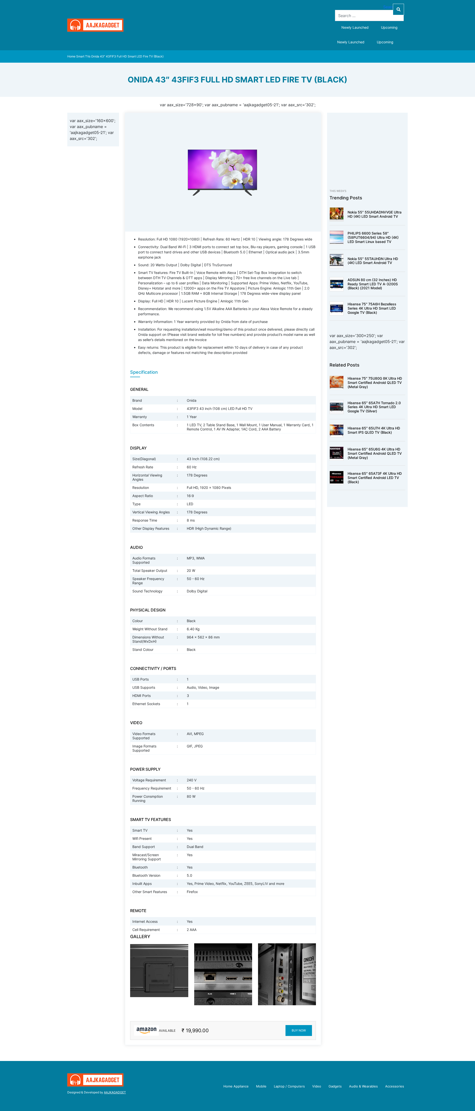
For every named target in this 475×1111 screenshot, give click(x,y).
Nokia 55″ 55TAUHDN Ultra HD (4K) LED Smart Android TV (373, 261)
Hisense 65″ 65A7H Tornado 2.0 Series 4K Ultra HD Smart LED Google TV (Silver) (374, 407)
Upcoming (389, 27)
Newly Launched (355, 27)
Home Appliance (236, 1086)
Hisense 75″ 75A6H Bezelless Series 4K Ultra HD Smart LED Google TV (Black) (372, 308)
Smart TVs (83, 56)
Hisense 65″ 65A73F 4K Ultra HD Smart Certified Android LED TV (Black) (375, 477)
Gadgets (335, 1086)
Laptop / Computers (289, 1086)
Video (316, 1086)
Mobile (261, 1086)
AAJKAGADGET (115, 1092)
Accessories (394, 1086)
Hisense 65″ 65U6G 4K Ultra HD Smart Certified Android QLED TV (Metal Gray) (375, 453)
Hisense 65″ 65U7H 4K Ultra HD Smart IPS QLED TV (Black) (374, 430)
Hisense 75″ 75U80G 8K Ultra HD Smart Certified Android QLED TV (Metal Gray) (375, 382)
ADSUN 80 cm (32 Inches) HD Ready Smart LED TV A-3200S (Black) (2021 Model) (373, 284)
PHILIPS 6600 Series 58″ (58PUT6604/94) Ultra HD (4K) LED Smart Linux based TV (373, 237)
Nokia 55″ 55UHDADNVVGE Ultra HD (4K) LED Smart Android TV (375, 214)
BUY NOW (299, 1030)
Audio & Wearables (363, 1086)
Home (71, 56)
